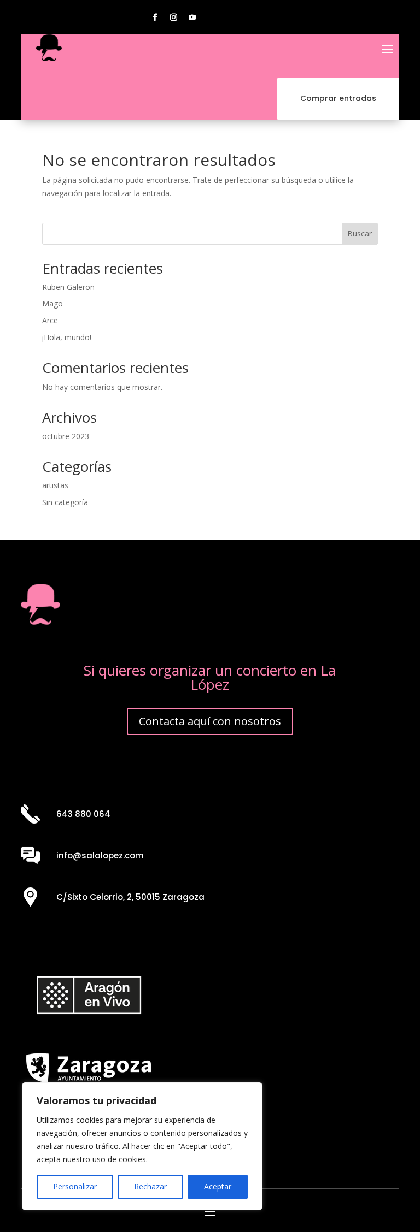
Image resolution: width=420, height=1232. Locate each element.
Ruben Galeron (68, 287)
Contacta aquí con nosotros (210, 721)
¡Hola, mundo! (66, 337)
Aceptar (217, 1186)
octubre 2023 (65, 436)
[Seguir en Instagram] (174, 17)
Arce (50, 320)
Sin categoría (65, 502)
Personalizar (75, 1186)
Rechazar (150, 1186)
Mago (52, 303)
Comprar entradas (338, 98)
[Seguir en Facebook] (155, 17)
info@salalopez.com (100, 855)
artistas (55, 485)
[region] (142, 1146)
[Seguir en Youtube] (192, 17)
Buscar (359, 233)
